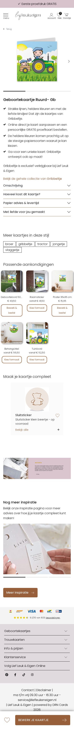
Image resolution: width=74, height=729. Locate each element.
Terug (9, 29)
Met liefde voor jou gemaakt (24, 212)
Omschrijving (13, 185)
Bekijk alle (21, 430)
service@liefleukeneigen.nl (37, 700)
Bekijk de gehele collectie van (32, 179)
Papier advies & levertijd (21, 203)
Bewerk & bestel (12, 310)
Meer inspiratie (17, 592)
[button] (52, 16)
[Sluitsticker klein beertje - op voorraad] (37, 399)
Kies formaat (37, 307)
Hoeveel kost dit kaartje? (21, 194)
